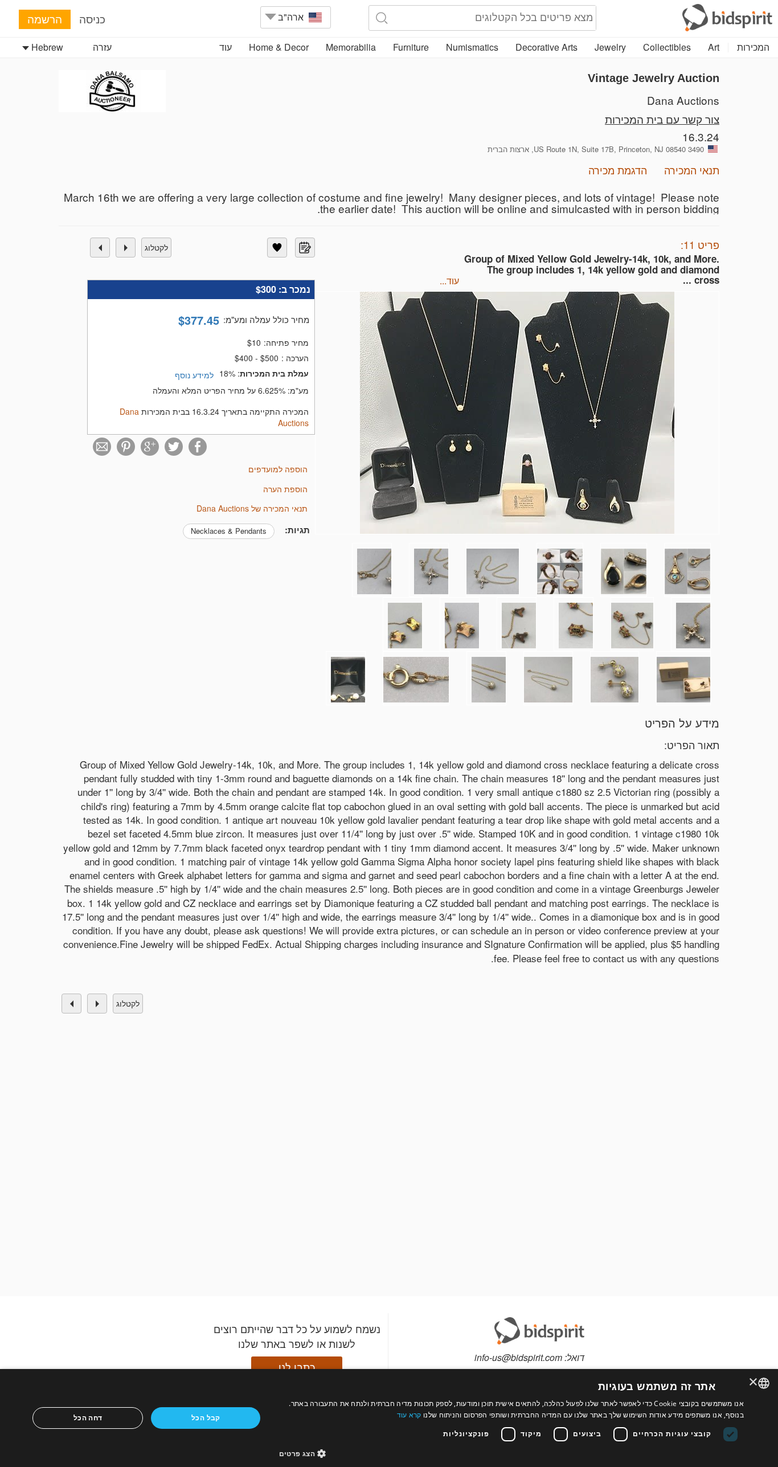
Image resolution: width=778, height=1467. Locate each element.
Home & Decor (279, 47)
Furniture (411, 47)
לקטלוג (156, 247)
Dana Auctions (683, 100)
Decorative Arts (546, 47)
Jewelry (610, 47)
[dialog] (389, 1418)
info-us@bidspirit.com (518, 1357)
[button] (511, 1453)
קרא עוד (409, 1415)
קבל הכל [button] (205, 1418)
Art (713, 47)
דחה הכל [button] (88, 1418)
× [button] (754, 1382)
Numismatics (472, 47)
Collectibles (667, 47)
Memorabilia (351, 47)
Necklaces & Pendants (229, 530)
